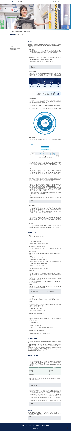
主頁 (23, 425)
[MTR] (12, 1)
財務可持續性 (31, 2)
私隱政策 (34, 425)
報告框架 (51, 2)
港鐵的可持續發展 (19, 1)
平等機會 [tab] (22, 34)
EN (57, 1)
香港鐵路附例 (38, 425)
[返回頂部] (67, 428)
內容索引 (59, 2)
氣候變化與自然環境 (41, 2)
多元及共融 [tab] (17, 34)
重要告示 (26, 425)
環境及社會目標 (21, 2)
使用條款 (30, 425)
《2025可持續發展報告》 (13, 49)
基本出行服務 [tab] (12, 34)
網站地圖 (47, 425)
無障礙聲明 (43, 425)
